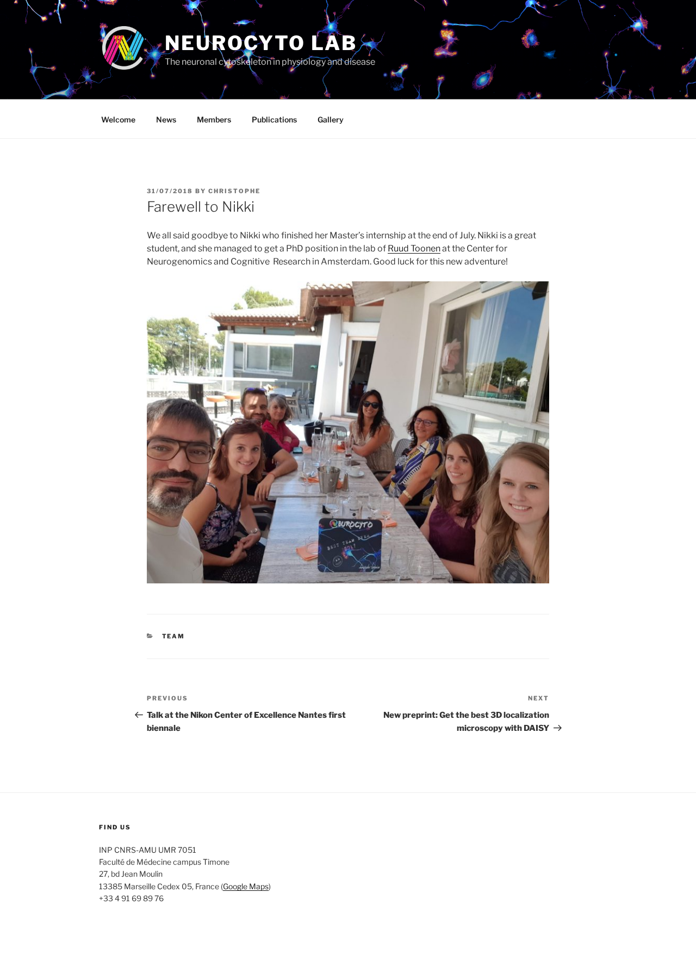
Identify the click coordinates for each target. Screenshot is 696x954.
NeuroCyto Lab (261, 43)
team (173, 636)
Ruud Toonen (414, 248)
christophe (234, 191)
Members (214, 119)
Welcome (118, 119)
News (166, 119)
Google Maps (246, 886)
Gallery (331, 119)
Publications (274, 119)
